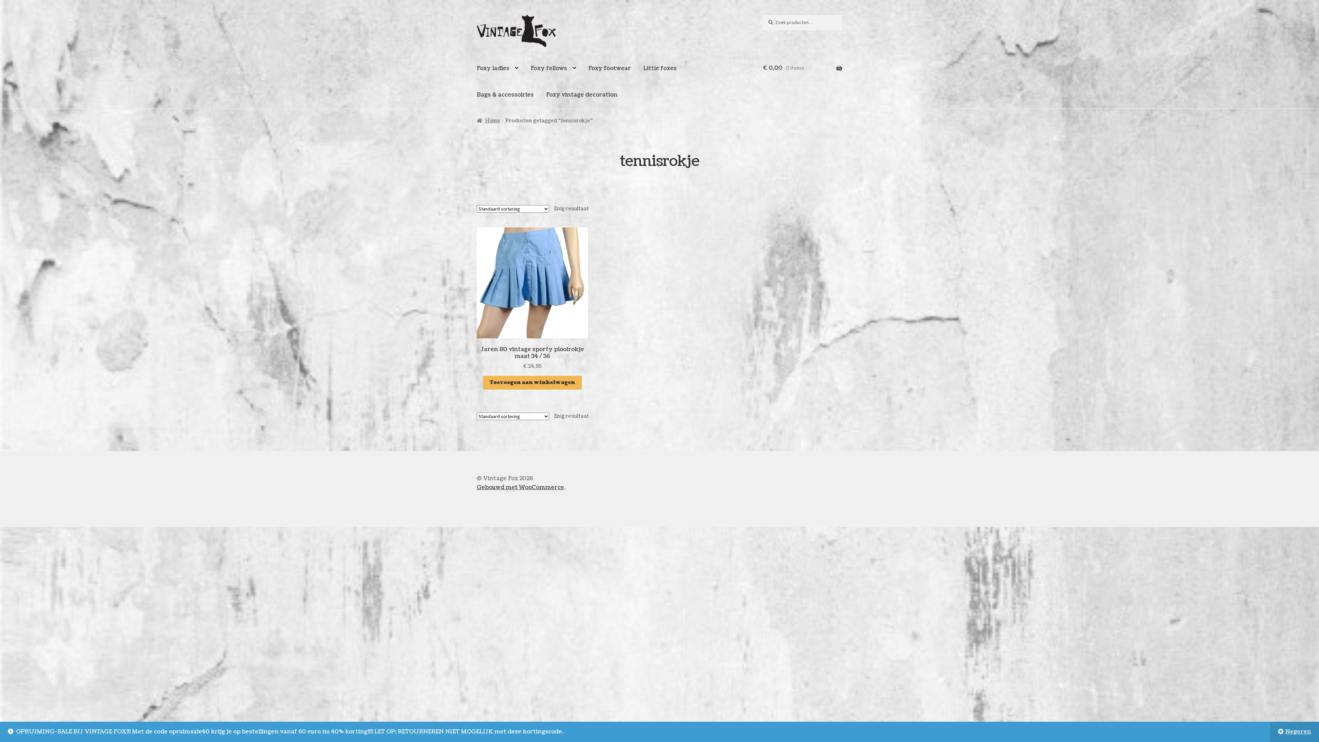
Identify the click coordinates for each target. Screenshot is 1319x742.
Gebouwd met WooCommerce (520, 487)
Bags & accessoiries (505, 95)
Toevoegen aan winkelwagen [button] (532, 382)
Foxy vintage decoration (582, 95)
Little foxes (660, 68)
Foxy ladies (493, 68)
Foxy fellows (549, 68)
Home (492, 120)
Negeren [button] (1298, 731)
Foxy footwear (609, 68)
